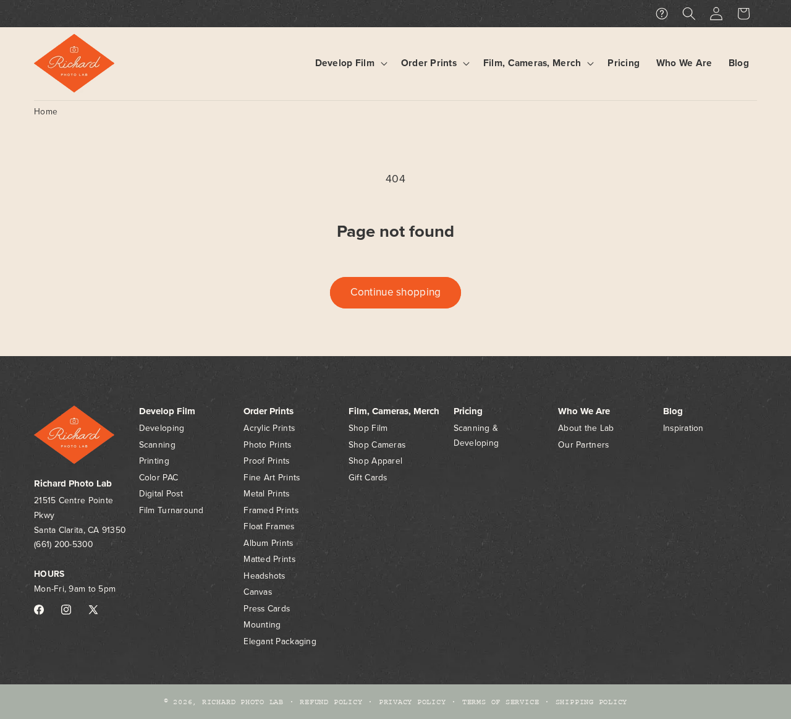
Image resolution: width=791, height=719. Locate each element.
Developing (162, 428)
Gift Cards (368, 477)
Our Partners (583, 445)
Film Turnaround (171, 510)
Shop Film (368, 428)
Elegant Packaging (279, 641)
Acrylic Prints (269, 428)
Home (45, 111)
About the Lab (586, 428)
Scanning (157, 445)
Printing (154, 461)
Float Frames (268, 526)
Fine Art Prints (271, 477)
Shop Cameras (377, 445)
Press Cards (266, 608)
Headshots (264, 576)
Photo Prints (267, 445)
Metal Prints (266, 493)
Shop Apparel (375, 461)
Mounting (262, 624)
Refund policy (331, 702)
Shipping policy (592, 702)
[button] (349, 63)
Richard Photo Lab (243, 702)
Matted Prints (269, 559)
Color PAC (158, 477)
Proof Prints (266, 461)
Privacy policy (412, 702)
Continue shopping (395, 292)
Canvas (257, 592)
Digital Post (161, 493)
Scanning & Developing (476, 435)
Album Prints (268, 543)
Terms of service (500, 702)
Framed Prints (270, 510)
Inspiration (683, 428)
